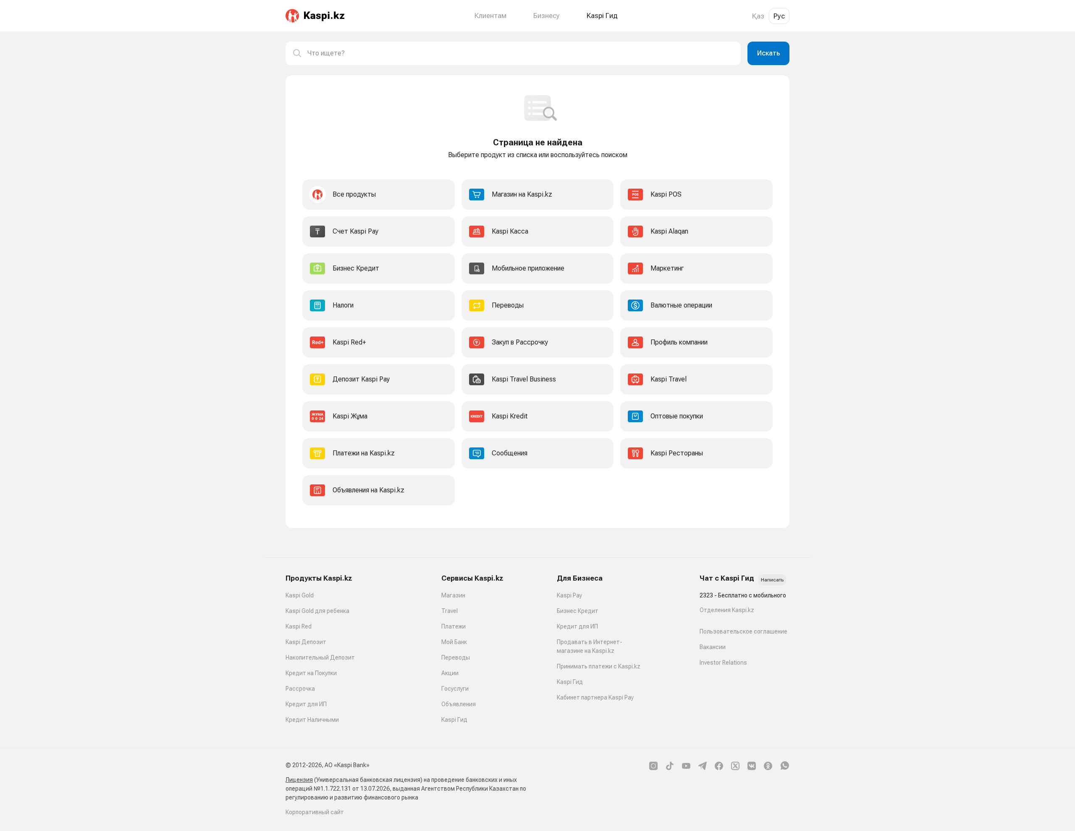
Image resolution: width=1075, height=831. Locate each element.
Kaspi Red (299, 626)
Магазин (453, 595)
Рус (779, 16)
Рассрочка (300, 688)
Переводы (455, 657)
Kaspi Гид (454, 719)
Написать (772, 580)
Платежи (453, 626)
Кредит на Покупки (311, 673)
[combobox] (520, 53)
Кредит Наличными (312, 719)
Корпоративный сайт (315, 812)
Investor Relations (723, 662)
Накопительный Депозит (320, 657)
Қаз (758, 16)
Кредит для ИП (306, 704)
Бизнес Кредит (577, 610)
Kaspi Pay (569, 595)
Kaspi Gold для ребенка (317, 610)
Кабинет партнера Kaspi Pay (595, 697)
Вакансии (713, 647)
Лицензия (299, 779)
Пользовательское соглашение (743, 631)
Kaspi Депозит (306, 642)
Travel (449, 610)
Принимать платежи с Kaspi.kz (598, 666)
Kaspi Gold (300, 595)
